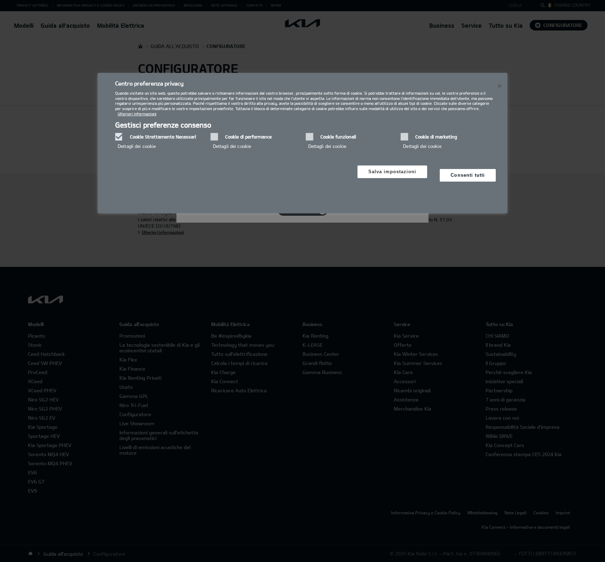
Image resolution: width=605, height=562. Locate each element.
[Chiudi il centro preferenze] (499, 86)
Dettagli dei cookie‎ (137, 146)
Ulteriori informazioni (137, 113)
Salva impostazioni (392, 171)
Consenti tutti (468, 175)
